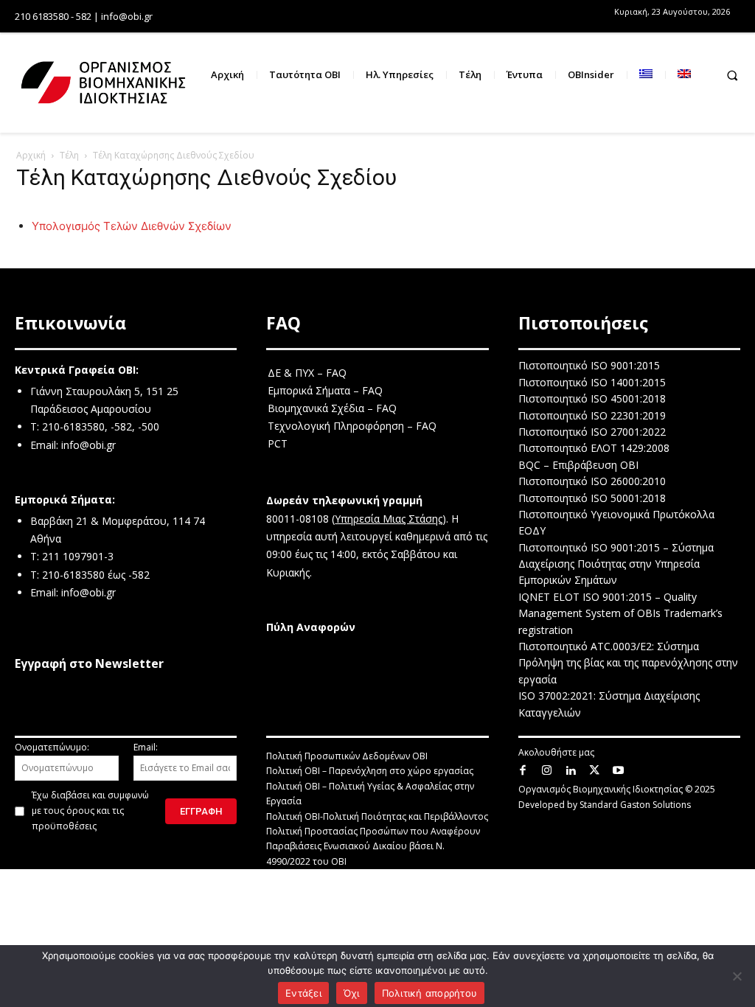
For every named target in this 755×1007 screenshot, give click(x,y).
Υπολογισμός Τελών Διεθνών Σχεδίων (132, 226)
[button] (732, 75)
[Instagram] (546, 770)
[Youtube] (618, 770)
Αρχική (31, 155)
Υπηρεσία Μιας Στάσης (388, 519)
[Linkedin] (571, 770)
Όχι (352, 993)
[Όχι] (736, 976)
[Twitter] (594, 770)
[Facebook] (523, 770)
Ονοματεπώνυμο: (52, 747)
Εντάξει (303, 993)
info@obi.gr (88, 445)
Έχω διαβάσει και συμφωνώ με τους (90, 810)
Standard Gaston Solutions (635, 804)
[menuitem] (646, 75)
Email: (145, 747)
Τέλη (69, 155)
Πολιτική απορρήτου (430, 993)
